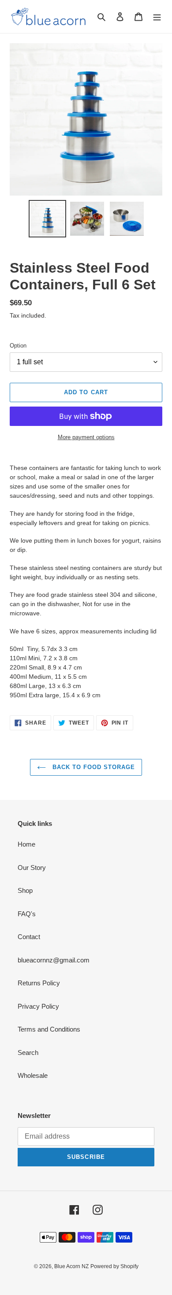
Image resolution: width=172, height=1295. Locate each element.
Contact (29, 936)
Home (26, 844)
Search (28, 1052)
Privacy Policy (38, 1006)
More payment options (86, 437)
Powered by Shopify (114, 1266)
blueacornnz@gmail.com (54, 960)
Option (18, 345)
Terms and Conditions (49, 1029)
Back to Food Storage (92, 767)
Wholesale (33, 1075)
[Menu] (157, 16)
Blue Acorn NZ (71, 1266)
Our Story (32, 867)
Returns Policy (39, 983)
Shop (25, 890)
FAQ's (27, 914)
